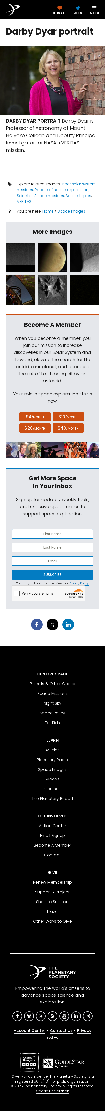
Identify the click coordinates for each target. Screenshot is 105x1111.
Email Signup (52, 835)
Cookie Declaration (52, 1091)
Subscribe (52, 574)
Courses (52, 789)
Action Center (52, 826)
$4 (35, 417)
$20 (34, 428)
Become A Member (52, 845)
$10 (68, 417)
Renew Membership (52, 882)
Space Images (71, 211)
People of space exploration (62, 190)
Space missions (49, 195)
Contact (52, 855)
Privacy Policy (79, 583)
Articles (52, 750)
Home (48, 211)
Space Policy (52, 713)
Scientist (25, 195)
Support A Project (52, 892)
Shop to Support (52, 902)
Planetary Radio (52, 759)
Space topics (78, 195)
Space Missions (52, 693)
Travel (52, 911)
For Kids (52, 723)
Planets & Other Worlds (52, 684)
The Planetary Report (53, 798)
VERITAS (24, 201)
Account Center (29, 1030)
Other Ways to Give (52, 921)
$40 (68, 428)
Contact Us (61, 1030)
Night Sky (53, 703)
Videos (52, 779)
